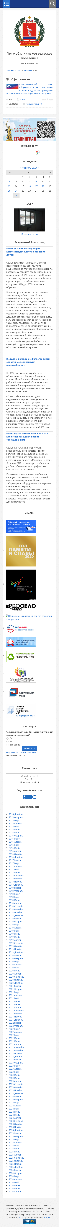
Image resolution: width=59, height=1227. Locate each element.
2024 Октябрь (16, 1124)
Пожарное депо (29, 234)
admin (23, 99)
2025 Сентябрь (16, 1157)
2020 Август (15, 973)
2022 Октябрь (16, 1050)
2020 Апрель (15, 964)
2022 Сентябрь (16, 1047)
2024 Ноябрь (15, 1127)
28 (16, 195)
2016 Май (14, 844)
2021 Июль (14, 1004)
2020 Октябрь (16, 979)
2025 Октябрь (16, 1160)
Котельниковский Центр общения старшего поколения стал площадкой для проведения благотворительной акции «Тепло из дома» (29, 89)
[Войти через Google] (37, 152)
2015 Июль (14, 832)
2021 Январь (15, 985)
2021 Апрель (15, 995)
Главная (10, 70)
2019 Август (15, 939)
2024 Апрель (15, 1105)
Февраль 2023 (29, 167)
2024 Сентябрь (16, 1120)
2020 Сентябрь (16, 976)
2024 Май (14, 1108)
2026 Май (14, 1182)
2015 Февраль (16, 817)
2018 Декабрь (16, 915)
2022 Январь (15, 1022)
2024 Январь (15, 1096)
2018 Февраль (16, 890)
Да (11, 738)
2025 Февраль (16, 1136)
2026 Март (14, 1176)
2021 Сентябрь (16, 1010)
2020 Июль (14, 970)
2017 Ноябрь (15, 881)
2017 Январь (15, 860)
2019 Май (14, 930)
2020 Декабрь (16, 982)
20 (9, 190)
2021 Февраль (16, 989)
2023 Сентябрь (16, 1084)
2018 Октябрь (16, 909)
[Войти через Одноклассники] (42, 152)
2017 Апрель (15, 866)
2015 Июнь (14, 829)
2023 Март (14, 1065)
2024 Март (14, 1102)
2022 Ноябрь (15, 1053)
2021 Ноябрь (15, 1016)
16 (29, 186)
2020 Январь (15, 955)
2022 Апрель (15, 1032)
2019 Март (14, 924)
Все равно (15, 744)
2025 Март (14, 1139)
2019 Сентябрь (16, 943)
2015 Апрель (15, 823)
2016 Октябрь (16, 854)
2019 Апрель (15, 927)
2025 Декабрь (16, 1166)
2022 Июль (14, 1041)
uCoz (21, 1217)
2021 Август (15, 1007)
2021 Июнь (14, 1001)
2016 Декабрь (16, 857)
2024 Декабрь (16, 1130)
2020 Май (14, 967)
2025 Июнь (14, 1148)
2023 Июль (14, 1078)
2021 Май (14, 998)
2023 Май (14, 1071)
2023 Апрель (15, 1068)
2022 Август (15, 1044)
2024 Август (15, 1117)
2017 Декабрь (16, 884)
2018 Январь (15, 887)
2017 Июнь (14, 872)
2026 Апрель (15, 1179)
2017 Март (14, 863)
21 (16, 190)
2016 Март (14, 838)
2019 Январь (15, 918)
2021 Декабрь (16, 1019)
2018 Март (14, 893)
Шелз (47, 1217)
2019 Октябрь (16, 946)
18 (43, 186)
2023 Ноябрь (15, 1090)
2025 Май (14, 1145)
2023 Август (15, 1081)
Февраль (28, 70)
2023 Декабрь (16, 1093)
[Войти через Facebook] (27, 152)
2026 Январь (15, 1170)
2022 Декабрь (16, 1056)
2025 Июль (14, 1151)
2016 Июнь (14, 847)
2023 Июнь (14, 1074)
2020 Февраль (16, 958)
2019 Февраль (16, 921)
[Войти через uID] (16, 152)
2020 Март (14, 961)
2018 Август (15, 903)
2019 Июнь (14, 933)
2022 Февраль (16, 1025)
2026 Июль (14, 1188)
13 (9, 186)
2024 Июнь (14, 1111)
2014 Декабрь (16, 814)
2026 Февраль (16, 1173)
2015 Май (14, 826)
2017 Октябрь (16, 878)
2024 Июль (14, 1114)
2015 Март (14, 820)
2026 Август (15, 1191)
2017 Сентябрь (16, 875)
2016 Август (15, 850)
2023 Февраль (16, 1062)
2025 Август (15, 1154)
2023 (18, 70)
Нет (11, 741)
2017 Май (14, 869)
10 (36, 181)
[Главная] (29, 46)
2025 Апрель (15, 1142)
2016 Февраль (16, 835)
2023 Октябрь (16, 1087)
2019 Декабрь (16, 952)
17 (36, 186)
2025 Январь (15, 1133)
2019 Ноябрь (15, 949)
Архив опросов (28, 752)
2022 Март (14, 1028)
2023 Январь (15, 1059)
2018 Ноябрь (15, 912)
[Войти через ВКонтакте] (21, 152)
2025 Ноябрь (15, 1163)
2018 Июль (14, 900)
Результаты (12, 752)
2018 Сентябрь (16, 906)
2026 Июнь (14, 1185)
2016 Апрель (15, 841)
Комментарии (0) (34, 103)
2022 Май (14, 1035)
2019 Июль (14, 936)
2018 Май (14, 897)
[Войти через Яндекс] (32, 152)
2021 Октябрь (16, 1013)
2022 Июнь (14, 1038)
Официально (20, 79)
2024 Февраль (16, 1099)
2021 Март (14, 992)
